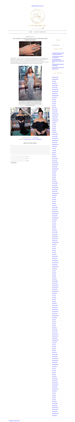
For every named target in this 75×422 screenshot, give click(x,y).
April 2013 (54, 350)
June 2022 (54, 126)
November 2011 (55, 384)
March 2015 (54, 303)
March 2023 (54, 107)
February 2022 (55, 134)
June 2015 (54, 297)
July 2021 (54, 148)
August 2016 (54, 268)
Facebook (35, 137)
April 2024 (54, 81)
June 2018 (54, 223)
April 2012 (54, 374)
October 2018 (54, 215)
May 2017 (54, 250)
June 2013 (54, 346)
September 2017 (55, 242)
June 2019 (54, 199)
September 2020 (55, 168)
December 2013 (55, 333)
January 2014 (54, 331)
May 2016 (54, 274)
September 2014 (55, 315)
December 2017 (55, 236)
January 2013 (54, 356)
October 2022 (54, 117)
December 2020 (55, 162)
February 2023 (55, 109)
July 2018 (54, 221)
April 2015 (54, 301)
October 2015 (54, 289)
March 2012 (54, 376)
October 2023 (54, 93)
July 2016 (54, 270)
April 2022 (54, 130)
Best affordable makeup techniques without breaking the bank (58, 61)
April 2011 (54, 399)
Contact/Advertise (40, 31)
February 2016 (55, 280)
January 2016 (54, 282)
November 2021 (55, 140)
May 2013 (54, 348)
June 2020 (54, 174)
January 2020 (54, 185)
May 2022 (54, 128)
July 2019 (54, 197)
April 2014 (54, 325)
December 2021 (55, 138)
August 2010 (54, 415)
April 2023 (54, 105)
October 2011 (54, 386)
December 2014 (55, 309)
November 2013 (55, 335)
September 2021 (55, 144)
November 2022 (55, 115)
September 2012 (55, 364)
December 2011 (55, 382)
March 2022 (54, 132)
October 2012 (54, 362)
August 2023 (54, 97)
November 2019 (55, 189)
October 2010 (54, 411)
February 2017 (55, 256)
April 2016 (54, 276)
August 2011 (54, 390)
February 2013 (55, 354)
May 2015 (54, 299)
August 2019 (54, 195)
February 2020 (55, 183)
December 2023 (55, 89)
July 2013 (54, 344)
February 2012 (55, 378)
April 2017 (54, 252)
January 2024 (54, 87)
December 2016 (55, 260)
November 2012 (55, 360)
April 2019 (54, 203)
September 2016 (55, 266)
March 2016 (54, 278)
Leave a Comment (36, 139)
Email (27, 158)
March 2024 (54, 83)
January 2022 (54, 136)
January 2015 (54, 307)
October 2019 (54, 191)
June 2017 (54, 248)
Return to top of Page (14, 420)
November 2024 (55, 79)
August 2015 (54, 293)
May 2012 (54, 372)
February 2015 (55, 305)
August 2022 (54, 121)
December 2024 (55, 77)
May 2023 (54, 103)
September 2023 (55, 95)
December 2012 (55, 358)
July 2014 (54, 319)
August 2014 (54, 317)
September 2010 (55, 413)
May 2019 (54, 201)
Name (27, 156)
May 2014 (54, 323)
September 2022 (55, 119)
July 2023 (54, 99)
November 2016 (55, 262)
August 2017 (54, 244)
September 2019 (55, 193)
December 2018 (55, 211)
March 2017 (54, 254)
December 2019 (55, 187)
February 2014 (55, 329)
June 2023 (54, 101)
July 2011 (54, 392)
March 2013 (54, 352)
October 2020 (54, 166)
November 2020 (55, 164)
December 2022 (55, 113)
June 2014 (54, 321)
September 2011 (55, 388)
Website (27, 160)
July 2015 (54, 295)
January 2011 (54, 405)
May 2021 (54, 152)
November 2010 (55, 409)
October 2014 (54, 313)
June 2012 (54, 370)
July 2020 (54, 172)
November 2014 (55, 311)
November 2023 (55, 91)
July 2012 (54, 368)
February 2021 (55, 158)
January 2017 (54, 258)
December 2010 (55, 407)
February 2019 (55, 207)
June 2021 (54, 150)
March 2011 (54, 401)
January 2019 (54, 209)
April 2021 (54, 154)
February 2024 (55, 85)
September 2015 (55, 291)
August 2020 (54, 170)
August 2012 (54, 366)
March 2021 (54, 156)
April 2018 (54, 227)
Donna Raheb (27, 139)
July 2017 (54, 246)
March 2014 (54, 327)
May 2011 (54, 397)
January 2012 (54, 380)
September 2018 (55, 217)
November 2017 (55, 238)
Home (30, 31)
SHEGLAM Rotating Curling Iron (37, 5)
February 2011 (55, 403)
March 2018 (54, 229)
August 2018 (54, 219)
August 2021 (54, 146)
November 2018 (55, 213)
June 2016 (54, 272)
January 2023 (54, 111)
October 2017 (54, 240)
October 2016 (54, 264)
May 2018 (54, 225)
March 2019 (54, 205)
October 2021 (54, 142)
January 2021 (54, 160)
